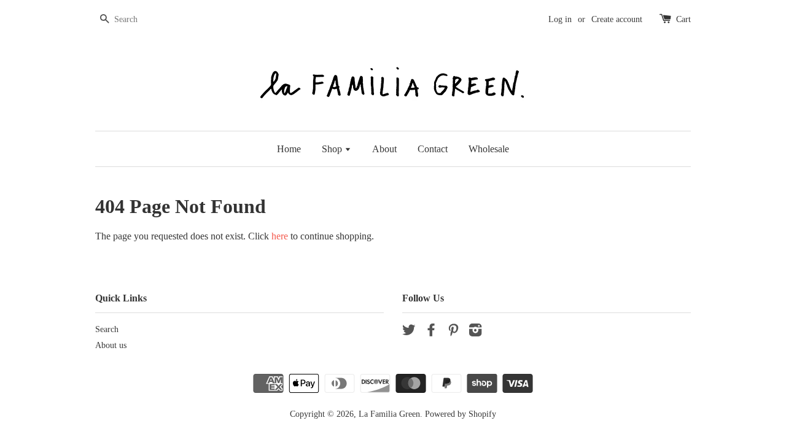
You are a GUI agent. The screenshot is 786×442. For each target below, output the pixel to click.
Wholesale (489, 149)
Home (289, 149)
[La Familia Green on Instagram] (475, 332)
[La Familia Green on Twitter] (409, 332)
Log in (560, 19)
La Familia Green (389, 414)
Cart (683, 19)
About (384, 149)
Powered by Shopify (460, 414)
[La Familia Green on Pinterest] (453, 332)
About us (110, 345)
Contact (433, 149)
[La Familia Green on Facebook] (431, 332)
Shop (333, 149)
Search (107, 329)
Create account (616, 19)
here (279, 236)
